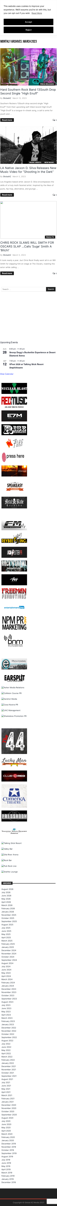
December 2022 (8, 1027)
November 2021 (8, 1069)
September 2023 (9, 998)
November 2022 (8, 1031)
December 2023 (8, 989)
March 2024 (6, 979)
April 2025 (6, 937)
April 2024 (6, 976)
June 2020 (6, 1124)
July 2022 (5, 1044)
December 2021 (8, 1066)
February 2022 (8, 1060)
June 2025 (6, 931)
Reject (29, 30)
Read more (7, 120)
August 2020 (7, 1118)
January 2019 (7, 1179)
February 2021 (7, 1098)
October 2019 (7, 1150)
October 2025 (7, 918)
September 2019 (9, 1153)
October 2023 (7, 995)
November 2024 (8, 953)
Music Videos (35, 162)
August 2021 (7, 1079)
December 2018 (8, 1182)
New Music (49, 162)
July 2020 (5, 1121)
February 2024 (8, 982)
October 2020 (7, 1111)
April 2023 (6, 1015)
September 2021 (9, 1076)
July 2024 (5, 966)
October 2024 (7, 957)
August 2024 (7, 963)
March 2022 (6, 1056)
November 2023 (8, 992)
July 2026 (5, 892)
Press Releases (47, 84)
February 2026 (8, 908)
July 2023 (5, 1005)
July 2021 (5, 1082)
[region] (28, 18)
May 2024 (6, 973)
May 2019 (5, 1166)
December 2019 (8, 1143)
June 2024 (6, 969)
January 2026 (7, 912)
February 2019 (7, 1176)
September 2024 (9, 960)
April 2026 (6, 902)
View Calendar (6, 373)
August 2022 (7, 1040)
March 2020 (6, 1134)
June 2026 (6, 895)
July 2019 (5, 1160)
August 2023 (7, 1002)
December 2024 (8, 950)
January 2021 (7, 1102)
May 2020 (6, 1127)
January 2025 (7, 947)
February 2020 (8, 1137)
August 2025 (7, 924)
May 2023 (6, 1011)
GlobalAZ (7, 98)
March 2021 (6, 1095)
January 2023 (7, 1024)
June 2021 (6, 1085)
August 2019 (7, 1156)
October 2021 (7, 1073)
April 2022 (6, 1053)
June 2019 (6, 1163)
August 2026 (7, 889)
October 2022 (7, 1034)
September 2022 (9, 1037)
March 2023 (6, 1018)
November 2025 (8, 915)
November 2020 (8, 1108)
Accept (28, 22)
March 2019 (6, 1172)
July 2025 (5, 928)
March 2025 (6, 940)
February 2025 (8, 944)
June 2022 (6, 1047)
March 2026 (6, 905)
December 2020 (8, 1105)
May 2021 (5, 1089)
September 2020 (9, 1114)
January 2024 (7, 986)
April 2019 (6, 1169)
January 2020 (7, 1140)
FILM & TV (50, 237)
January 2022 (7, 1063)
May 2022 (6, 1050)
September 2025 (9, 921)
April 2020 (6, 1131)
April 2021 (6, 1092)
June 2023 (6, 1008)
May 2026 (6, 899)
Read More (37, 13)
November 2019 (8, 1147)
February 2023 (8, 1021)
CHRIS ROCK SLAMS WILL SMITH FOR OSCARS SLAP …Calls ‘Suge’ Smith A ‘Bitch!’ (27, 246)
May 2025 (6, 934)
